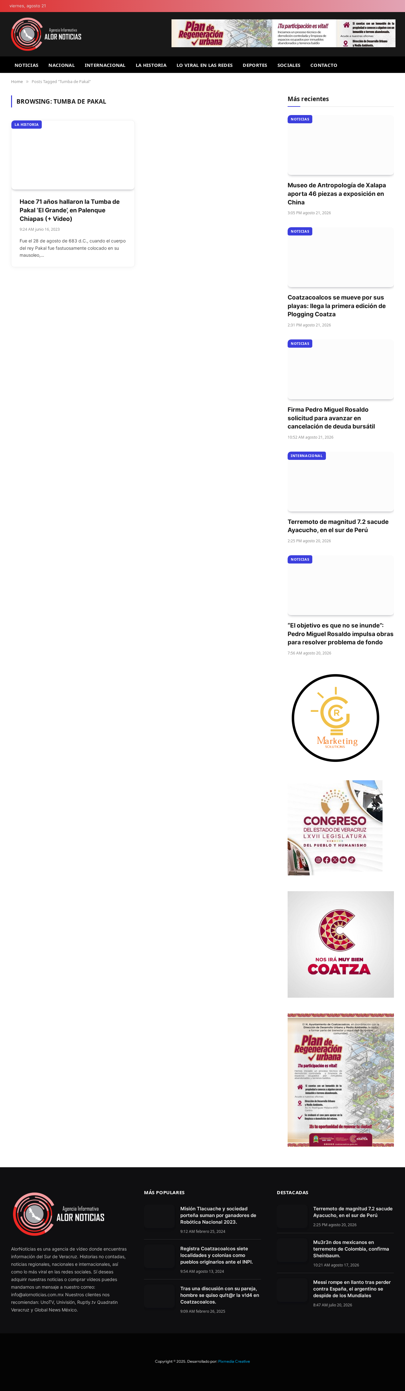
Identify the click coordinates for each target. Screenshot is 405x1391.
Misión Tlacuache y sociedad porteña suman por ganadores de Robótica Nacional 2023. (218, 1215)
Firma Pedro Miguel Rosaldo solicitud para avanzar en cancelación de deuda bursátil (331, 418)
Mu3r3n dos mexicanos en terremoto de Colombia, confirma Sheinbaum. (351, 1249)
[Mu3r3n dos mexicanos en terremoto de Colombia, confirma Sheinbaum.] (292, 1250)
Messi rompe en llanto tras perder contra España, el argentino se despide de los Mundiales (352, 1288)
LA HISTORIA (151, 65)
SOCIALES (288, 65)
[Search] (393, 65)
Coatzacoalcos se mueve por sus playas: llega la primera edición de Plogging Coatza (337, 306)
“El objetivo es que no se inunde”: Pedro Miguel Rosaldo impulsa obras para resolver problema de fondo (341, 634)
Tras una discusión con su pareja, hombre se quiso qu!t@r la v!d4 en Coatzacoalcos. (219, 1295)
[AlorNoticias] (46, 34)
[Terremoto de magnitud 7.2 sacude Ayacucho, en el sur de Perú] (341, 482)
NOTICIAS (26, 65)
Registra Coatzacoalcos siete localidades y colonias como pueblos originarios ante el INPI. (216, 1255)
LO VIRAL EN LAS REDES (205, 65)
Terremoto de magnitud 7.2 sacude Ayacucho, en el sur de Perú (338, 526)
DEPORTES (255, 65)
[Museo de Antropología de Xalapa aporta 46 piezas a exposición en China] (341, 145)
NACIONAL (61, 65)
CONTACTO (323, 65)
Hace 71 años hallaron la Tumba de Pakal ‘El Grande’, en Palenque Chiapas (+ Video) (70, 210)
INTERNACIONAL (105, 65)
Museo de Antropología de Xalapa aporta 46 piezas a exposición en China (337, 194)
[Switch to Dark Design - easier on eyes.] (393, 6)
